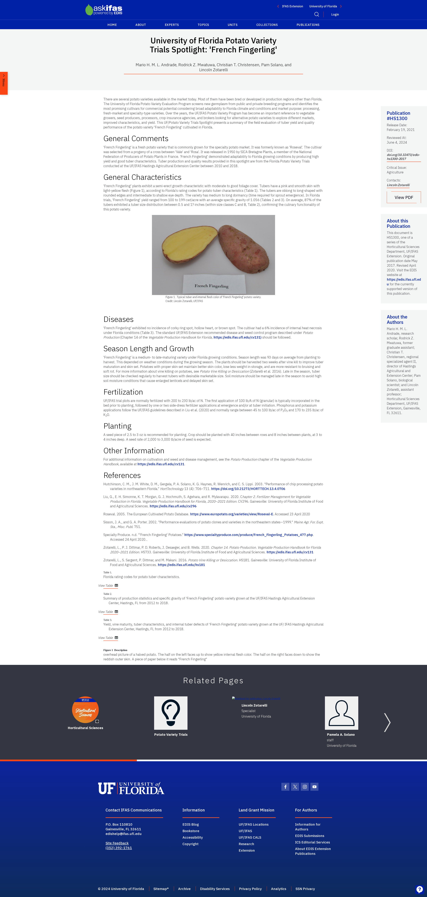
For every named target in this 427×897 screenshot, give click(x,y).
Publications (308, 25)
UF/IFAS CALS (250, 837)
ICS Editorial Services (312, 842)
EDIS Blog (190, 824)
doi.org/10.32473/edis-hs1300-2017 (403, 157)
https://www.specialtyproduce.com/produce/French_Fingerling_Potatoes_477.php (248, 534)
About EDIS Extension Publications (313, 851)
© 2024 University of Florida (121, 888)
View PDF (404, 197)
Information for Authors (308, 826)
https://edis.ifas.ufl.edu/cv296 (173, 506)
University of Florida (323, 6)
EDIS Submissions (309, 835)
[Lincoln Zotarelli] (256, 698)
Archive (184, 888)
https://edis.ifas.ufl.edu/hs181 (181, 564)
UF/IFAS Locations (254, 824)
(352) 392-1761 (119, 847)
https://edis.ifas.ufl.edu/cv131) (238, 337)
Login (335, 14)
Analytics (278, 888)
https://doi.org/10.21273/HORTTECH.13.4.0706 (248, 488)
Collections (267, 25)
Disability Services (215, 888)
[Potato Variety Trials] (170, 713)
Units (233, 25)
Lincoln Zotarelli (398, 185)
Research (246, 843)
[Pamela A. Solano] (341, 713)
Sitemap (160, 888)
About (140, 25)
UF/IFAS (245, 830)
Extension (247, 850)
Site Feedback (117, 843)
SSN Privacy (305, 888)
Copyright (190, 843)
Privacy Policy (250, 888)
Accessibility (192, 837)
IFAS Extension (292, 6)
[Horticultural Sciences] (85, 709)
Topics (203, 25)
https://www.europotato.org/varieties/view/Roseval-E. (232, 514)
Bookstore (190, 830)
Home (112, 25)
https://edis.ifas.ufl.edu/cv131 (160, 464)
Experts (172, 25)
